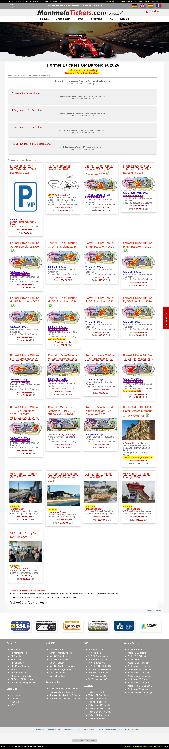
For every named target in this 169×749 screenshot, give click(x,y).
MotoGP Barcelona (58, 656)
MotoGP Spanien (58, 663)
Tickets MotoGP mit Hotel (100, 712)
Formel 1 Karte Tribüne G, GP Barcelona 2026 (24, 299)
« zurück (149, 611)
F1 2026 (44, 18)
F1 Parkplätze (17, 663)
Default (22, 160)
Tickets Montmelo (96, 718)
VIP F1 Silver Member (98, 656)
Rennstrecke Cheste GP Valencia (65, 698)
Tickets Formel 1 (96, 692)
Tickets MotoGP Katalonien (101, 705)
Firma (80, 18)
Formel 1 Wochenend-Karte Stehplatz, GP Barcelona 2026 (99, 411)
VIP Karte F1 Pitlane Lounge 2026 (98, 475)
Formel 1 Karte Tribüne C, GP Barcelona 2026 (62, 244)
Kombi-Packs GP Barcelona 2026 (150, 1)
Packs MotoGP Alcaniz (138, 673)
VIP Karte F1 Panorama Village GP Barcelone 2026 (63, 477)
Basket (154, 11)
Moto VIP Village (57, 676)
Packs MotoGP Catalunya (139, 686)
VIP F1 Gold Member (98, 659)
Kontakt (124, 18)
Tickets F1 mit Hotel (97, 702)
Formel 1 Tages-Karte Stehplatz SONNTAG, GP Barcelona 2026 (62, 411)
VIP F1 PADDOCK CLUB (100, 666)
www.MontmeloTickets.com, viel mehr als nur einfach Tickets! (146, 746)
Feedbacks (96, 18)
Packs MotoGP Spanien (138, 666)
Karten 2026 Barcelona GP (46, 730)
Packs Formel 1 (134, 649)
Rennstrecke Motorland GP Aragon (66, 695)
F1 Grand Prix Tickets (21, 676)
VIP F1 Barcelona (96, 649)
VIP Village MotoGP (97, 676)
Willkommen (110, 1)
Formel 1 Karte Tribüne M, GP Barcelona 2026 (62, 357)
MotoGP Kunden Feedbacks (63, 666)
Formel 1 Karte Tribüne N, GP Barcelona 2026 (100, 357)
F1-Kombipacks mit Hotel (26, 93)
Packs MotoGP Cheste (138, 679)
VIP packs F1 (94, 653)
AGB (13, 705)
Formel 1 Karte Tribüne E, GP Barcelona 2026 (100, 244)
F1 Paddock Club (19, 673)
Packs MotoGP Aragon (138, 682)
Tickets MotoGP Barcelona (100, 708)
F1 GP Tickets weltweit (21, 666)
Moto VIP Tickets (57, 673)
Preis (34, 160)
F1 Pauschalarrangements (23, 682)
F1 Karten (15, 649)
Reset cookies (91, 740)
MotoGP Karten (57, 649)
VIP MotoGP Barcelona (99, 673)
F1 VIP (14, 669)
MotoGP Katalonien (59, 659)
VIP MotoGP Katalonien (99, 669)
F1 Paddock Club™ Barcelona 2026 (60, 167)
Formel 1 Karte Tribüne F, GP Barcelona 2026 (137, 244)
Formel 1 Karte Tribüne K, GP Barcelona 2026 (137, 299)
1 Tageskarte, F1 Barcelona (27, 110)
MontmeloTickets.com (22, 746)
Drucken (158, 611)
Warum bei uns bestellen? (107, 730)
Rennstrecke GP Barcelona (62, 692)
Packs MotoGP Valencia (138, 689)
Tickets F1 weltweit (97, 698)
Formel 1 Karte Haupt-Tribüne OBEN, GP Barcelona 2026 (99, 170)
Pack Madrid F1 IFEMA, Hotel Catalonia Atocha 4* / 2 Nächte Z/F (138, 412)
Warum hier (16, 702)
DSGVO (77, 730)
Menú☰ (12, 5)
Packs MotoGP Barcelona (139, 676)
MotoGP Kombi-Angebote (62, 653)
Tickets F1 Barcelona (98, 695)
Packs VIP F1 (133, 659)
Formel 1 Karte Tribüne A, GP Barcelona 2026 (24, 244)
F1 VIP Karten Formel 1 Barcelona (31, 143)
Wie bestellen (124, 730)
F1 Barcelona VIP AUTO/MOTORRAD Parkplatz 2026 (23, 169)
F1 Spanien (16, 659)
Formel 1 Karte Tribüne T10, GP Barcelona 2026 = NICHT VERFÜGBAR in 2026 (24, 412)
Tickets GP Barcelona (98, 715)
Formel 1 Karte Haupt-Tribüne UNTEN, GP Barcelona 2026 (137, 169)
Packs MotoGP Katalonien (139, 669)
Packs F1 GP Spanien (137, 656)
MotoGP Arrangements (60, 669)
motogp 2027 (62, 18)
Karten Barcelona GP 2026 (126, 1)
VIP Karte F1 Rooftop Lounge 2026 (136, 475)
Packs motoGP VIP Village (139, 692)
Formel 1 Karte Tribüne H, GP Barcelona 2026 (62, 299)
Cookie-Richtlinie (89, 730)
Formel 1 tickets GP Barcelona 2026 (38, 76)
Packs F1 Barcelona (136, 653)
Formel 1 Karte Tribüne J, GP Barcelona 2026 (100, 299)
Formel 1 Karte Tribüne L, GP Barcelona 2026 (24, 357)
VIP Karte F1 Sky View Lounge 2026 (24, 534)
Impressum (16, 695)
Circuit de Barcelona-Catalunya (64, 689)
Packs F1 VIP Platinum (138, 663)
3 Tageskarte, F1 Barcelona (27, 127)
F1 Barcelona (17, 656)
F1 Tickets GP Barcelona (22, 679)
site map (135, 730)
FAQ (111, 18)
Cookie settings (78, 740)
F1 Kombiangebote (20, 653)
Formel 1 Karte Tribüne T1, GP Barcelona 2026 (138, 357)
